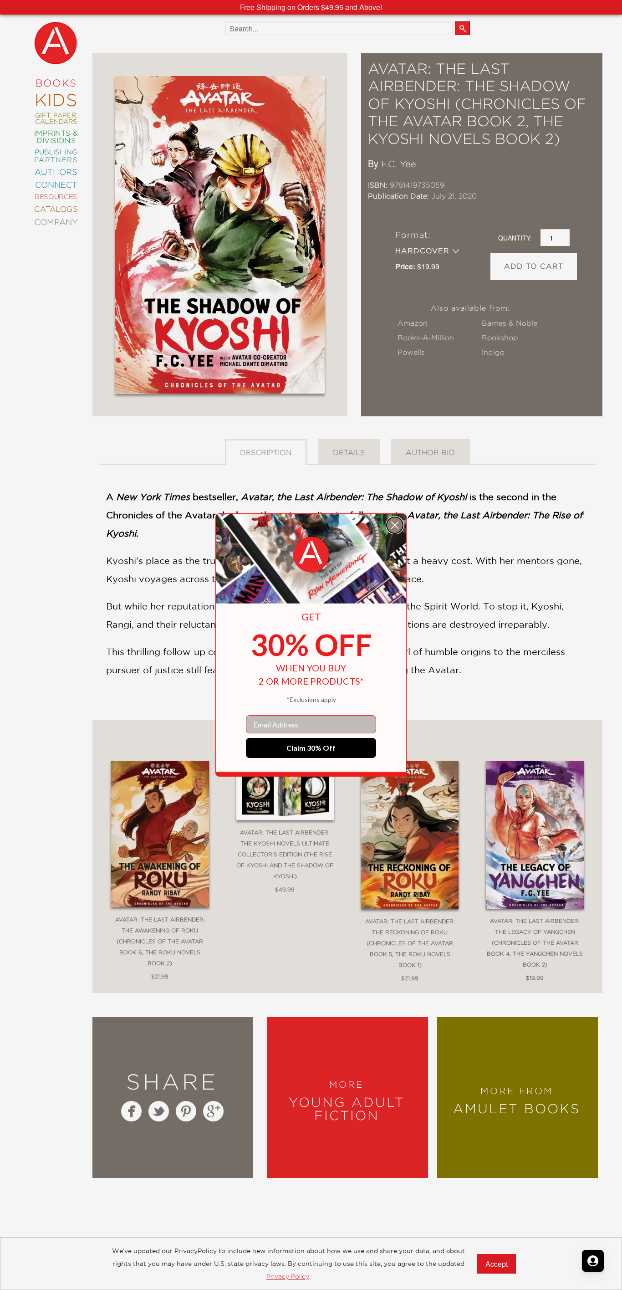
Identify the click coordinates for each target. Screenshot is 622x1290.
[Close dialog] (395, 525)
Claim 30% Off (311, 747)
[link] (311, 555)
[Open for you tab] (593, 1261)
